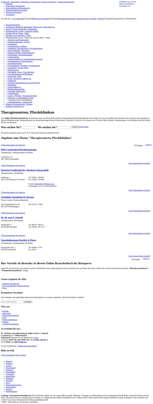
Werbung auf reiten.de (10, 284)
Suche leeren (83, 127)
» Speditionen (11, 44)
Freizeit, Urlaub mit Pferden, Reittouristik (21, 29)
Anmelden (28, 302)
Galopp (8, 366)
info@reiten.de (20, 342)
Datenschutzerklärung (10, 315)
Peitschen (9, 370)
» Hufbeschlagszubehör (15, 89)
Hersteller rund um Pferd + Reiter (18, 36)
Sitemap (5, 322)
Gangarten (10, 374)
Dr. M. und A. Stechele (12, 217)
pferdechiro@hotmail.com (44, 184)
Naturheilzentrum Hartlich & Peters (18, 240)
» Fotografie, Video (13, 76)
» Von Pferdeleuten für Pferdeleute (19, 74)
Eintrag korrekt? (144, 163)
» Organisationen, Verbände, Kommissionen (23, 66)
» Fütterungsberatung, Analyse (18, 42)
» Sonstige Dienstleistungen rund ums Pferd (23, 83)
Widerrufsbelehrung (9, 320)
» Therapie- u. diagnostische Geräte (19, 98)
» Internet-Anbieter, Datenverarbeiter (20, 53)
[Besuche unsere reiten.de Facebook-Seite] (7, 355)
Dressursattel (10, 368)
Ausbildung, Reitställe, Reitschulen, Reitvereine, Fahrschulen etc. (30, 27)
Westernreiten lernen (13, 385)
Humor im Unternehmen (27, 346)
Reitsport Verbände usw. (15, 106)
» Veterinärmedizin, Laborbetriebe (19, 102)
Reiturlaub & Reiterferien (15, 6)
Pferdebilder (10, 372)
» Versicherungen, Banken (16, 46)
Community (10, 15)
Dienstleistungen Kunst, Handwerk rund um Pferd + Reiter (80, 19)
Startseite (9, 4)
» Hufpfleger (11, 85)
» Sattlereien (11, 81)
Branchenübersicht (13, 25)
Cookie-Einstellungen (10, 324)
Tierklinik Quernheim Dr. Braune (17, 197)
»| (151, 145)
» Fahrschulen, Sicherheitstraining (19, 55)
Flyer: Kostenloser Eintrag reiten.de (15, 286)
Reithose (9, 363)
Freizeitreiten (11, 387)
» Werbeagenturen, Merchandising (19, 61)
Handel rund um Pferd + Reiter (17, 33)
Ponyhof (9, 381)
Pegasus (9, 361)
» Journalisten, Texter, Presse (17, 68)
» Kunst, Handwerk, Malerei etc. (18, 79)
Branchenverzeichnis (14, 12)
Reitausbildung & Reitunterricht (18, 8)
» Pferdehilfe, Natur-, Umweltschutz (20, 72)
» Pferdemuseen (12, 70)
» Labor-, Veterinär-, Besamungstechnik (21, 96)
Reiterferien (10, 376)
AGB (4, 318)
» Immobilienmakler (14, 64)
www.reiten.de (17, 19)
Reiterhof (9, 379)
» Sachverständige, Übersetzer (18, 51)
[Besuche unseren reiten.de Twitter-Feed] (20, 355)
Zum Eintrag (133, 163)
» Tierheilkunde (12, 94)
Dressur (9, 389)
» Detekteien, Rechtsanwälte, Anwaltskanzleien (24, 48)
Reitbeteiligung (11, 391)
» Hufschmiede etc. (13, 87)
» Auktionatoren (12, 57)
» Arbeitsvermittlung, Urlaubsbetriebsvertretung (24, 59)
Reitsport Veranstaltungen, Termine (19, 104)
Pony (8, 383)
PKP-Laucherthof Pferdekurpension (19, 149)
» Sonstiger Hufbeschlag (15, 91)
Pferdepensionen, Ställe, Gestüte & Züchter (22, 31)
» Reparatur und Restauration (17, 40)
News (4, 288)
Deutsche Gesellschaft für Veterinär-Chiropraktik (25, 170)
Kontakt (5, 311)
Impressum (6, 313)
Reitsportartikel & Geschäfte (16, 10)
